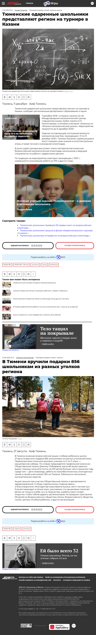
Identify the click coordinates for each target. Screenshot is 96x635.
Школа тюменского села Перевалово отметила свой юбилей (37, 315)
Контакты (57, 580)
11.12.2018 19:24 (7, 10)
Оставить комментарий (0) (74, 245)
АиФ (20, 439)
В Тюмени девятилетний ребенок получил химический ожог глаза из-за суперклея (45, 307)
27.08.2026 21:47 (8, 358)
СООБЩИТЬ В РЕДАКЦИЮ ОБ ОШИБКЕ (76, 580)
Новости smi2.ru (10, 350)
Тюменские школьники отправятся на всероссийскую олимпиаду (54, 235)
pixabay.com (68, 91)
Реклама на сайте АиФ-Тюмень (31, 577)
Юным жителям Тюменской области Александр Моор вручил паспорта (41, 299)
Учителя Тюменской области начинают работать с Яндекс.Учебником (40, 291)
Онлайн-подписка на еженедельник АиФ (35, 580)
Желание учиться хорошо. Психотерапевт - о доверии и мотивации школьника (54, 202)
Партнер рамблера (40, 625)
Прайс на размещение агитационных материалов (65, 577)
